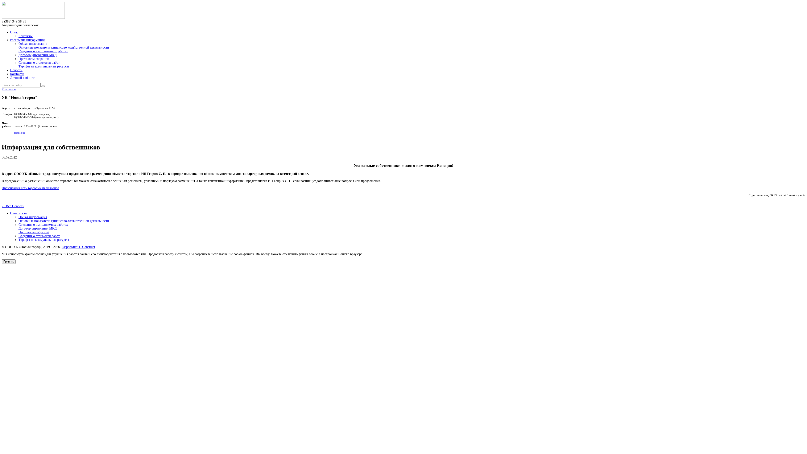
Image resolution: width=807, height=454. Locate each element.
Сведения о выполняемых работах (43, 51)
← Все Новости (13, 206)
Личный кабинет (22, 77)
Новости (16, 70)
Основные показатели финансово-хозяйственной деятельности (63, 47)
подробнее (19, 132)
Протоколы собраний (33, 59)
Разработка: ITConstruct (78, 247)
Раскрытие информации (27, 40)
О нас (14, 32)
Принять (8, 261)
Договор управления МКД (37, 55)
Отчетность (18, 213)
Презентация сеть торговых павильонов (30, 188)
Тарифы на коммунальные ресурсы (43, 66)
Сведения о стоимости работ (39, 62)
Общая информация (32, 43)
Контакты (25, 36)
